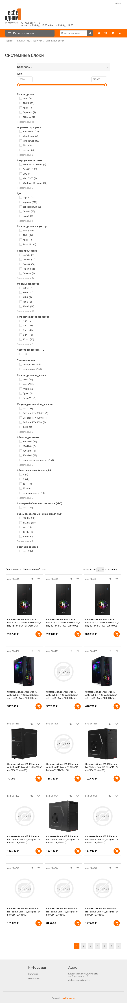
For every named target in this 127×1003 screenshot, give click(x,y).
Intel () (28, 230)
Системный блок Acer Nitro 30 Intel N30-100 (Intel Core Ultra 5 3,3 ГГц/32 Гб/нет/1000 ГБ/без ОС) (63, 622)
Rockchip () (29, 244)
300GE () (28, 288)
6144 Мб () (29, 446)
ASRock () (29, 117)
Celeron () (29, 273)
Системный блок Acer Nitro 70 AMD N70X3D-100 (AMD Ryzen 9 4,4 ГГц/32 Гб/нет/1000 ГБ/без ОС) (101, 695)
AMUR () (28, 103)
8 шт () (28, 334)
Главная (9, 40)
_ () (25, 354)
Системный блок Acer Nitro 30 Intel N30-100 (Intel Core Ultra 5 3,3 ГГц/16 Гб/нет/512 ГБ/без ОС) (24, 622)
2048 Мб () (30, 455)
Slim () (27, 145)
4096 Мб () (29, 450)
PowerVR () (29, 398)
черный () (30, 202)
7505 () (27, 301)
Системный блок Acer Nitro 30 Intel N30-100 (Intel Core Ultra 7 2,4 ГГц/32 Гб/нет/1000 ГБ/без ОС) (102, 622)
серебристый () (32, 206)
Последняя (118, 946)
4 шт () (28, 325)
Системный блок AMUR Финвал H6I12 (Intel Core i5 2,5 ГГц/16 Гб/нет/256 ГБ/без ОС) (101, 911)
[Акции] (99, 33)
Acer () (27, 98)
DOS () (27, 173)
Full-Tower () (31, 131)
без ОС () (30, 169)
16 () (27, 483)
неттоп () (29, 150)
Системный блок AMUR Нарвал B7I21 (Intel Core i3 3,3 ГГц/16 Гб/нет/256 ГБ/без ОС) (101, 767)
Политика (33, 974)
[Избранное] (113, 33)
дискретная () (32, 364)
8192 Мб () (30, 441)
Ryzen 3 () (29, 268)
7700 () (27, 297)
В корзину (38, 634)
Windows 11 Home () (35, 183)
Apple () (28, 107)
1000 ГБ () (29, 536)
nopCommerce (69, 998)
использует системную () (38, 460)
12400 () (28, 306)
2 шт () (27, 321)
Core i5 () (29, 259)
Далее (111, 946)
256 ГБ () (29, 518)
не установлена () (34, 493)
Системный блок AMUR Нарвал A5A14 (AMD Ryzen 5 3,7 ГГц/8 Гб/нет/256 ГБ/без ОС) (24, 767)
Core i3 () (29, 255)
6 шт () (28, 330)
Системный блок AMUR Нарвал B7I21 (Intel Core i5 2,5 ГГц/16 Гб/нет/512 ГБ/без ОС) (23, 839)
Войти (117, 3)
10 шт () (28, 339)
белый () (29, 211)
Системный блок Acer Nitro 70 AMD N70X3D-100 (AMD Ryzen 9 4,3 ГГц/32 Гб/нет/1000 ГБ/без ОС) (62, 695)
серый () (28, 197)
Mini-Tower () (31, 140)
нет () (28, 408)
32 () (27, 488)
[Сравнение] (105, 33)
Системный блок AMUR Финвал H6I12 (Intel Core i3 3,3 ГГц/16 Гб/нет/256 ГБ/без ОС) (23, 911)
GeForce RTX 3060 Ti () (35, 413)
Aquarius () (29, 112)
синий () (28, 216)
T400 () (27, 427)
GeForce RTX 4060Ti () (35, 417)
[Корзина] (119, 33)
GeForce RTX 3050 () (34, 422)
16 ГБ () (28, 532)
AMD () (28, 235)
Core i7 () (29, 264)
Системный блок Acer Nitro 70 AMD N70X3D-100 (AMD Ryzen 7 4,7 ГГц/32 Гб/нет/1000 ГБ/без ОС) (23, 695)
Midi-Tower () (31, 136)
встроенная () (32, 369)
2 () (25, 474)
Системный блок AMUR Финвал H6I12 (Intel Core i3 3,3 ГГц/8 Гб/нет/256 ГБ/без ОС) (62, 911)
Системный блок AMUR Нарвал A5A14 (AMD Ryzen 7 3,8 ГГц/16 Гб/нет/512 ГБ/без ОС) (62, 767)
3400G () (28, 292)
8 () (26, 479)
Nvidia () (28, 388)
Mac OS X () (30, 178)
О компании (34, 978)
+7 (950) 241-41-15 (30, 23)
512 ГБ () (29, 522)
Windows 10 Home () (34, 164)
